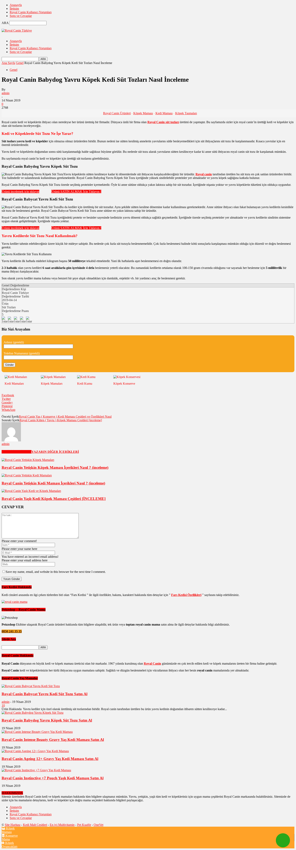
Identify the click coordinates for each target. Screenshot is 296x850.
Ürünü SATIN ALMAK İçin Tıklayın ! (76, 191)
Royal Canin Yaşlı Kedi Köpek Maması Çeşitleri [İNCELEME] (54, 499)
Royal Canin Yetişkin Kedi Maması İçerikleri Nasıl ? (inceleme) (53, 483)
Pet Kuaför (84, 824)
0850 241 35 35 (12, 631)
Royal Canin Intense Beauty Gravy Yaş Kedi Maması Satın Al (53, 739)
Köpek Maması (143, 113)
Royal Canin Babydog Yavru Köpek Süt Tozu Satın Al (47, 720)
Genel (20, 63)
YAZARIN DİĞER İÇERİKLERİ (55, 451)
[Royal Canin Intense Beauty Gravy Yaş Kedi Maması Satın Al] (37, 731)
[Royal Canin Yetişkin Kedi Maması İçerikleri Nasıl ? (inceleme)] (27, 475)
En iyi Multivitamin (62, 824)
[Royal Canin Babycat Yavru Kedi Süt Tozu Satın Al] (31, 686)
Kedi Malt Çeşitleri (35, 824)
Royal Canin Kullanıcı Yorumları (31, 12)
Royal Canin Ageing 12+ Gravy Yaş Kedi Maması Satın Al (50, 759)
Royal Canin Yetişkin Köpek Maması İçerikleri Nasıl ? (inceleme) (55, 467)
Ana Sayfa (8, 63)
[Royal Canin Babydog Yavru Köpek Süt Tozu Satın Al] (32, 712)
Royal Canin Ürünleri (117, 113)
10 (3, 705)
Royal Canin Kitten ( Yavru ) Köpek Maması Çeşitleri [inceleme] (61, 420)
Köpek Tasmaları (186, 113)
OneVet (98, 824)
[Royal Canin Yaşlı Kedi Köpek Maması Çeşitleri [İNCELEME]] (31, 491)
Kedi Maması (164, 113)
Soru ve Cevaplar (21, 16)
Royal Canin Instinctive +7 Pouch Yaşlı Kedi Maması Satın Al (52, 778)
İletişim (14, 8)
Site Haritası (12, 824)
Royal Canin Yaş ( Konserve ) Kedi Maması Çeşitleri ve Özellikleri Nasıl (65, 416)
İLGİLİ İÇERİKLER (16, 451)
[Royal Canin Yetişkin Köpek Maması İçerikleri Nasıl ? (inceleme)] (28, 460)
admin (5, 93)
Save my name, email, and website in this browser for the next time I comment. (56, 571)
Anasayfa (16, 5)
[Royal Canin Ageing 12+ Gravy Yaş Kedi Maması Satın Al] (35, 751)
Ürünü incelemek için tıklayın (20, 191)
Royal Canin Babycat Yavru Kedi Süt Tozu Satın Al (44, 694)
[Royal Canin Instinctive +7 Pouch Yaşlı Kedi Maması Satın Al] (36, 770)
